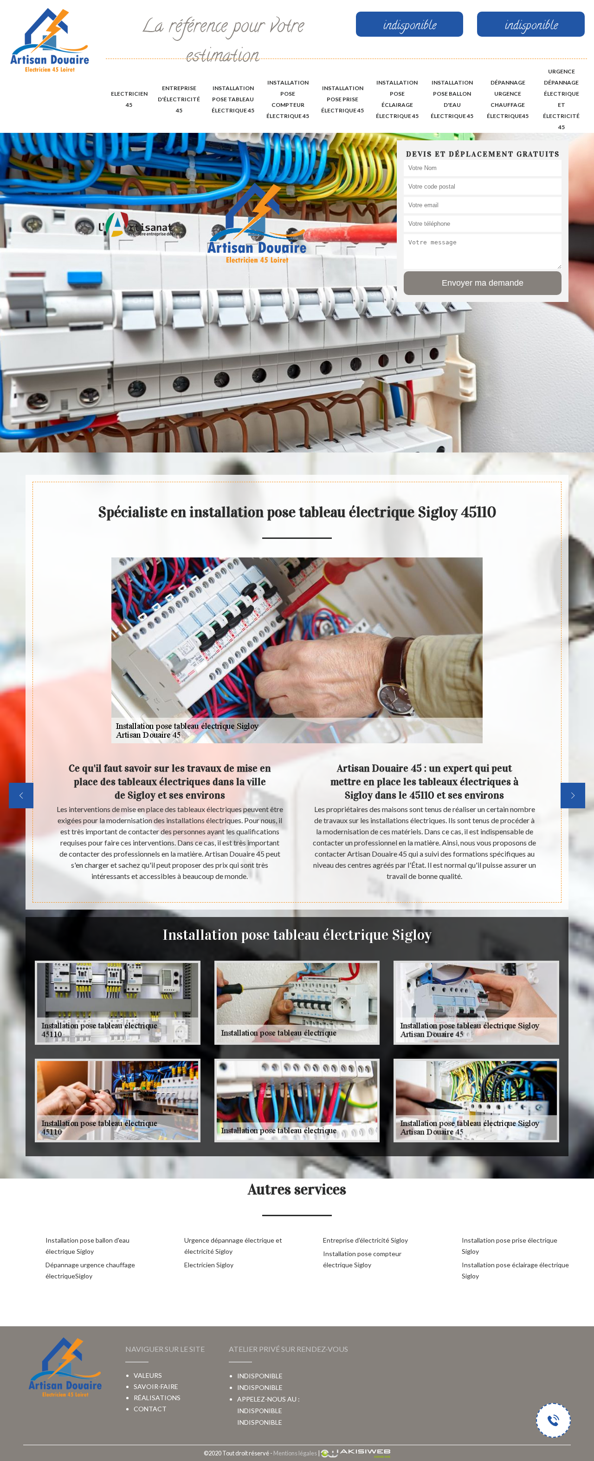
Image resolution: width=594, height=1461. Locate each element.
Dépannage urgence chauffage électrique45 (508, 99)
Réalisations (157, 1398)
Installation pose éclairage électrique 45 (397, 99)
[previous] (21, 795)
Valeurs (148, 1375)
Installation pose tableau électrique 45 (233, 99)
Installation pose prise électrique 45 (342, 99)
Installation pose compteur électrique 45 (287, 99)
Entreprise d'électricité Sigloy (365, 1240)
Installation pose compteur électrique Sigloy (362, 1259)
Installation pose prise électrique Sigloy (509, 1245)
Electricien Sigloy (208, 1265)
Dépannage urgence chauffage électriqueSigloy (90, 1270)
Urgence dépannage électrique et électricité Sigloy (233, 1245)
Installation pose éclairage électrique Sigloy (515, 1270)
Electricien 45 (129, 99)
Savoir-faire (156, 1386)
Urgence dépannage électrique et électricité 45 (561, 99)
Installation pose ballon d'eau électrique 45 (452, 99)
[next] (573, 795)
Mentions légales (295, 1453)
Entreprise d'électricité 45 (179, 99)
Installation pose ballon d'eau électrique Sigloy (87, 1245)
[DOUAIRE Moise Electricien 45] (49, 41)
